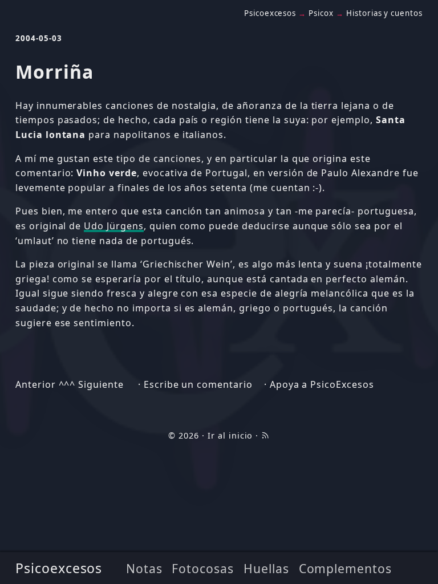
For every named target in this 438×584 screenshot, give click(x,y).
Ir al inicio (230, 435)
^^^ (67, 384)
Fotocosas (203, 568)
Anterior (35, 384)
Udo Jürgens (114, 226)
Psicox (321, 13)
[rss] (265, 435)
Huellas (266, 568)
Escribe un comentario (198, 384)
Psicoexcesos (59, 568)
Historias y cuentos (384, 13)
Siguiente (101, 384)
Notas (144, 568)
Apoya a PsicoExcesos (322, 384)
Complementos (345, 568)
